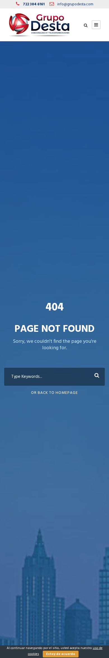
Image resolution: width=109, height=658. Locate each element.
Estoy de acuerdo (60, 654)
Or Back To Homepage (54, 393)
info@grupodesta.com (75, 4)
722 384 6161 (34, 4)
